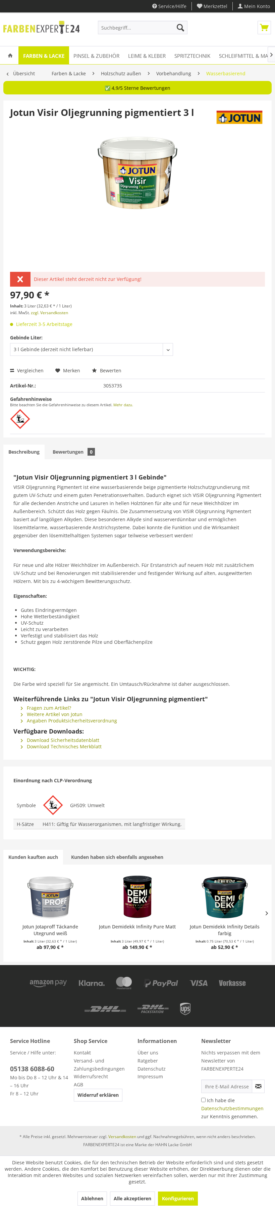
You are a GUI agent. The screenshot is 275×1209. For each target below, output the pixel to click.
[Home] (10, 55)
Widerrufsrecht (91, 1076)
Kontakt (82, 1052)
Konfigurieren (178, 1198)
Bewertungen (73, 452)
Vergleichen (30, 370)
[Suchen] (180, 27)
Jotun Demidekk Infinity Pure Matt (137, 926)
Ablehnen (92, 1198)
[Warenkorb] (264, 27)
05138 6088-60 (32, 1069)
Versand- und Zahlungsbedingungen (99, 1064)
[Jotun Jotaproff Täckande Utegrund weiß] (50, 896)
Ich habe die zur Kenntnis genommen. (232, 1108)
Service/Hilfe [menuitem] (171, 6)
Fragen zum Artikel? (48, 708)
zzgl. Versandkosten (49, 313)
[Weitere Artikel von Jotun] (239, 119)
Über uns (148, 1052)
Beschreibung (24, 452)
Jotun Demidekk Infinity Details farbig (225, 929)
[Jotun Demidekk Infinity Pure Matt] (137, 896)
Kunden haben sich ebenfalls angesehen (117, 857)
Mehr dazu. (123, 404)
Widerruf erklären (98, 1095)
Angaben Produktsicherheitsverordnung (71, 720)
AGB (78, 1084)
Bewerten (110, 370)
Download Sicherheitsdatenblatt (62, 740)
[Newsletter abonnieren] (258, 1086)
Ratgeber (148, 1060)
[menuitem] (212, 6)
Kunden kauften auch (33, 857)
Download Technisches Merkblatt (63, 746)
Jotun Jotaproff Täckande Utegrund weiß (50, 929)
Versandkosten (122, 1136)
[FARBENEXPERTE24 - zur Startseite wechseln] (41, 29)
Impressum (150, 1076)
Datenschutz (152, 1069)
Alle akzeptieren (132, 1198)
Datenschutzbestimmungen (232, 1108)
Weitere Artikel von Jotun (53, 714)
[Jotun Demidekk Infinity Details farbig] (224, 896)
